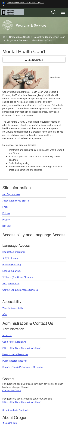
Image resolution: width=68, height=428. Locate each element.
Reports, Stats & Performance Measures (22, 367)
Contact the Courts (11, 390)
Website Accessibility (12, 308)
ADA (4, 314)
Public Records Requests (15, 360)
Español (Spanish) (11, 270)
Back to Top (10, 422)
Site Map (6, 225)
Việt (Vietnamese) (11, 283)
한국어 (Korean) (10, 258)
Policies (6, 213)
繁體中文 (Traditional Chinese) (17, 277)
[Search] (54, 12)
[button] (4, 5)
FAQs (5, 206)
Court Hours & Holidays (14, 341)
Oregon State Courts (19, 36)
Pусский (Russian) (11, 264)
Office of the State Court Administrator (21, 348)
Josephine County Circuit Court (49, 36)
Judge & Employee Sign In (15, 200)
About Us (7, 335)
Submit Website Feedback (15, 410)
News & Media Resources (15, 354)
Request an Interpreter (13, 251)
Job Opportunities (11, 194)
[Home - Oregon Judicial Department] (3, 36)
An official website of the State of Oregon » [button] (25, 2)
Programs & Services (17, 40)
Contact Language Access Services (20, 289)
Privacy (6, 219)
